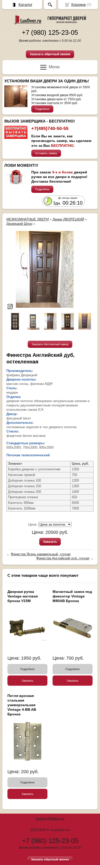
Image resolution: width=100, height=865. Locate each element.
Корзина (78, 4)
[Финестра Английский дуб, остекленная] (44, 269)
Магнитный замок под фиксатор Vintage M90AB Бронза (72, 596)
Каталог (25, 4)
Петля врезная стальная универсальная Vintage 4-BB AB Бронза (21, 705)
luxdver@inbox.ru (50, 818)
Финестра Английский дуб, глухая (62, 558)
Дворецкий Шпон (19, 224)
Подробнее (42, 108)
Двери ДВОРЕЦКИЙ (68, 219)
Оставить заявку (46, 153)
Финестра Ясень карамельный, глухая (41, 554)
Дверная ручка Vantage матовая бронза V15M (22, 596)
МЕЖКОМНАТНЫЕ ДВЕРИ (27, 219)
